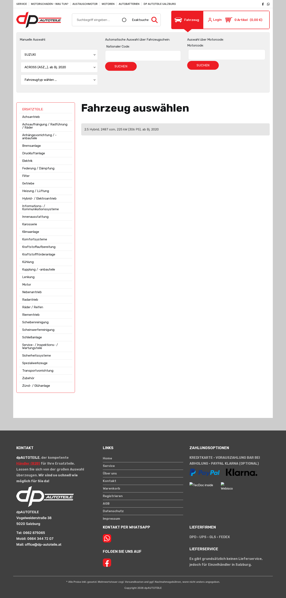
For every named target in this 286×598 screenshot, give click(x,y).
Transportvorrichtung (37, 370)
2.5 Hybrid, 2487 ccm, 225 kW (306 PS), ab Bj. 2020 (121, 129)
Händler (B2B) (28, 463)
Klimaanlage (30, 231)
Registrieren (113, 496)
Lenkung (28, 277)
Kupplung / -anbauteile (38, 269)
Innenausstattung (35, 216)
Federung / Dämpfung (38, 168)
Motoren (108, 3)
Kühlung (28, 262)
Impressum (111, 518)
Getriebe (28, 183)
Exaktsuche (140, 20)
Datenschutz (113, 511)
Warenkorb (111, 488)
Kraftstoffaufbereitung (38, 247)
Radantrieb (30, 299)
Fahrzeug (191, 20)
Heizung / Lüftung (35, 191)
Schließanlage (32, 337)
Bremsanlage (31, 145)
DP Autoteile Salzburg (160, 3)
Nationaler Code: (118, 46)
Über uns (110, 473)
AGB (106, 503)
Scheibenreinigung (35, 322)
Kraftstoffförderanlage (38, 254)
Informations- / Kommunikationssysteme (40, 208)
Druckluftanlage (33, 153)
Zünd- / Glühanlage (36, 385)
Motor (26, 284)
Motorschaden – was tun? (49, 3)
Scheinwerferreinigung (38, 329)
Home (107, 458)
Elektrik (27, 160)
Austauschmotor (85, 3)
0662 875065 (34, 533)
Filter (26, 176)
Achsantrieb (31, 117)
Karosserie (29, 224)
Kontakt (109, 481)
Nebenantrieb (32, 292)
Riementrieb (31, 314)
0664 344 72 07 (40, 538)
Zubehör (28, 378)
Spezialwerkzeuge (35, 363)
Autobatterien (129, 3)
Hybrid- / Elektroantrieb (39, 198)
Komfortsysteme (34, 239)
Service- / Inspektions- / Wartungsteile (40, 346)
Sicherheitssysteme (36, 355)
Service (21, 3)
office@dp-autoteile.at (43, 544)
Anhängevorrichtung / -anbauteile (39, 137)
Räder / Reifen (32, 307)
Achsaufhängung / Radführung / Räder (44, 126)
